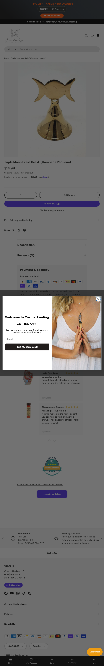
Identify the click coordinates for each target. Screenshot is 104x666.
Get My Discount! (27, 347)
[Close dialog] (98, 299)
